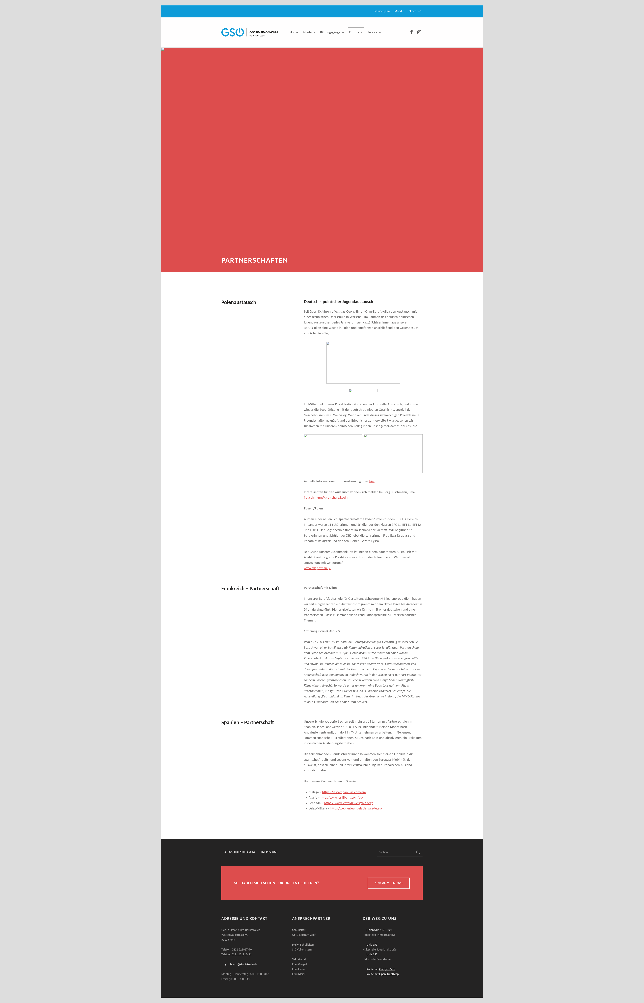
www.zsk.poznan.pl (317, 568)
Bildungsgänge (330, 32)
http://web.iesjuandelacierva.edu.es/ (356, 808)
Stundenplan (382, 11)
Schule (307, 32)
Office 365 (415, 11)
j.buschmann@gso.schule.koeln (326, 497)
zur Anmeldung (389, 883)
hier (371, 481)
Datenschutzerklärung (239, 852)
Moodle (399, 11)
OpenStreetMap (389, 974)
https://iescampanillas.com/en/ (344, 792)
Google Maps (387, 969)
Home (294, 32)
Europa (354, 32)
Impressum (269, 852)
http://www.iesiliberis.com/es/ (341, 797)
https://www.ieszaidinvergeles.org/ (348, 803)
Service (372, 32)
